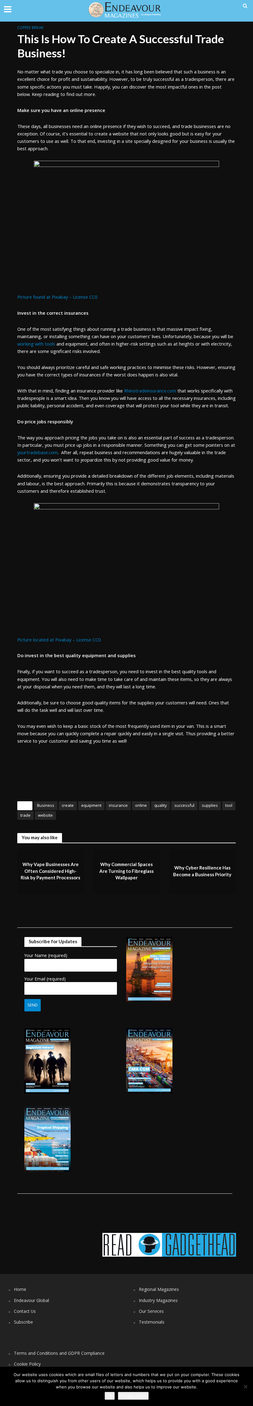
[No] (245, 1386)
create (68, 805)
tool (228, 805)
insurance (118, 805)
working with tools (36, 344)
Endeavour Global (31, 1300)
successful (184, 805)
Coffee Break (30, 27)
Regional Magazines (159, 1289)
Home (20, 1289)
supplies (210, 805)
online (141, 805)
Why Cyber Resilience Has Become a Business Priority (202, 871)
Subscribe (23, 1322)
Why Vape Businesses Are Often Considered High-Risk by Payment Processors (50, 871)
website (45, 815)
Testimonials (151, 1322)
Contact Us (25, 1311)
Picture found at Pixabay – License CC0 (57, 297)
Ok (109, 1395)
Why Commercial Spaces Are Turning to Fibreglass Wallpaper (126, 871)
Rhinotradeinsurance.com (150, 391)
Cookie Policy (27, 1364)
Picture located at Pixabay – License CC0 (59, 640)
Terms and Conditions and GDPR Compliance (59, 1353)
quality (160, 805)
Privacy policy (133, 1395)
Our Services (151, 1311)
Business (45, 805)
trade (25, 815)
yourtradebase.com (37, 452)
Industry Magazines (158, 1300)
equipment (91, 805)
